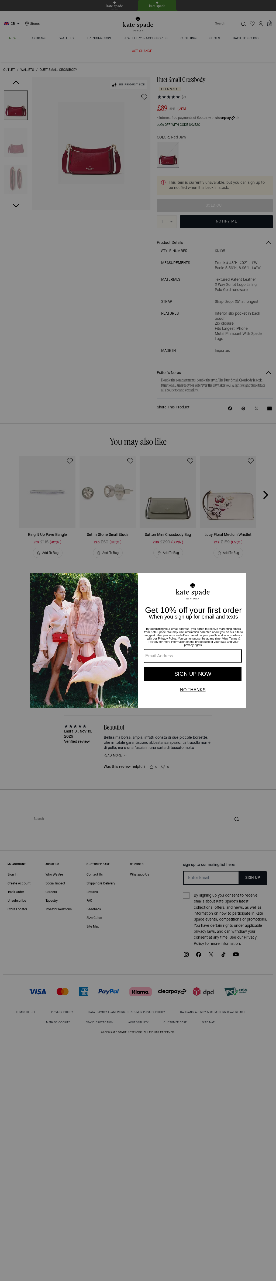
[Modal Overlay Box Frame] (138, 640)
